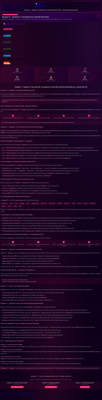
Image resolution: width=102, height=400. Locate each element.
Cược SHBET (7, 63)
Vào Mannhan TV (8, 29)
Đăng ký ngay (7, 35)
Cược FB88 (6, 62)
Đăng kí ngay (7, 42)
